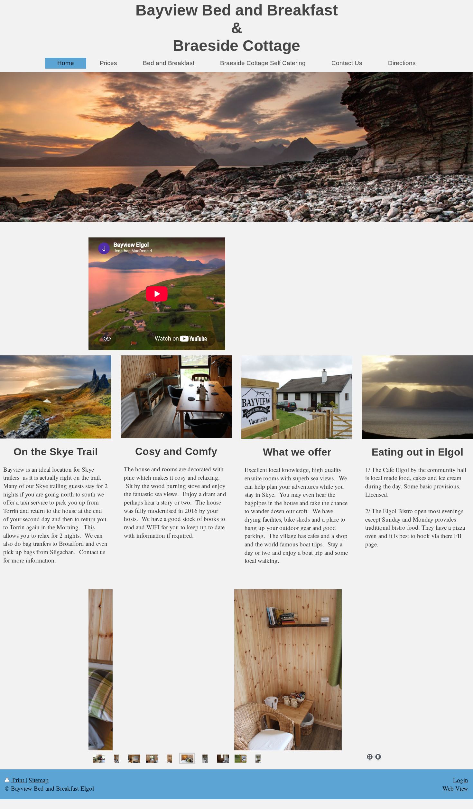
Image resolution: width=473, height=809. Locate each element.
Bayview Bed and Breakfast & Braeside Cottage (236, 28)
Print (18, 780)
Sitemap (39, 780)
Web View (455, 788)
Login (460, 780)
